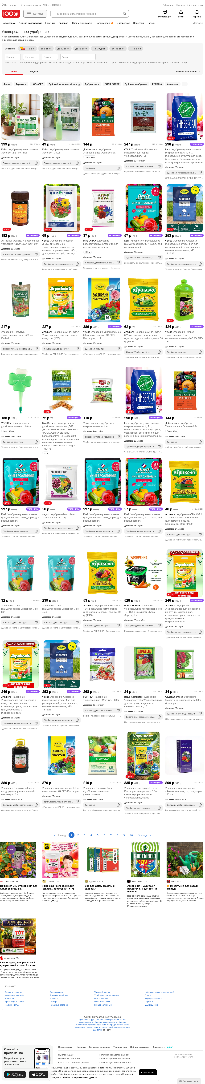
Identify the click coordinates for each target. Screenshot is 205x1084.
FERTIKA (157, 84)
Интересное (123, 22)
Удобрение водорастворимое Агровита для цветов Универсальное (100, 244)
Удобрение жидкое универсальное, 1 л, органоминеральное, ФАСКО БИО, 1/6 (184, 336)
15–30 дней (99, 48)
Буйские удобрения (136, 84)
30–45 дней (118, 48)
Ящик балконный (102, 1001)
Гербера (53, 1001)
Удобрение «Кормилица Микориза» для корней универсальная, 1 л (140, 152)
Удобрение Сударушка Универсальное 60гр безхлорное (183, 700)
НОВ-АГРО (37, 84)
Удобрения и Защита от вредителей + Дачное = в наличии (142, 888)
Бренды (151, 22)
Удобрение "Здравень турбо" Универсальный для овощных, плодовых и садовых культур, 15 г (143, 701)
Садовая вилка (56, 992)
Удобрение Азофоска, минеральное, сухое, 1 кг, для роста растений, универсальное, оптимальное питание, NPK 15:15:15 (183, 247)
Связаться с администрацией (73, 1062)
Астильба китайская (59, 995)
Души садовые (151, 1004)
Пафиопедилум (12, 1004)
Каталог (38, 13)
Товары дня (120, 1046)
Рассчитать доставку (69, 1058)
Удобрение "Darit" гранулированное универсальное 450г (60, 608)
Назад (62, 835)
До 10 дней (63, 48)
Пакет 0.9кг (90, 157)
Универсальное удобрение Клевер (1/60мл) (16, 424)
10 (131, 835)
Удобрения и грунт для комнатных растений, (99, 1019)
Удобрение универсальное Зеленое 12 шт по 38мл (19, 151)
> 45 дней (136, 48)
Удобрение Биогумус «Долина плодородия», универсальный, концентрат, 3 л (18, 791)
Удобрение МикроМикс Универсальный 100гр (59, 515)
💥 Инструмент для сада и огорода (182, 887)
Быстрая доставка (99, 1046)
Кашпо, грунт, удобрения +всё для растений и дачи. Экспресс (18, 964)
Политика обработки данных (114, 1054)
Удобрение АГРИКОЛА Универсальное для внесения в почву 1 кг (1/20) (60, 335)
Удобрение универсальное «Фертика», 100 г (101, 698)
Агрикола (21, 84)
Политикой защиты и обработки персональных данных (92, 1075)
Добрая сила (92, 84)
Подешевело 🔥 (105, 22)
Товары (13, 71)
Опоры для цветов (13, 992)
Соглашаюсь (148, 1072)
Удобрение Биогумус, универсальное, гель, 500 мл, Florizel (17, 335)
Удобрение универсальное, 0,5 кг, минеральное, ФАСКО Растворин (60, 789)
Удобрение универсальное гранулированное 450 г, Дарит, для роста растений (20, 517)
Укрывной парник (102, 992)
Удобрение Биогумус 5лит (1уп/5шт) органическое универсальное (97, 791)
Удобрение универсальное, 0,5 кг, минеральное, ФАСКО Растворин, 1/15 (102, 335)
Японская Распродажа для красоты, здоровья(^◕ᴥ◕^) (58, 887)
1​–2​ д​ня (30, 48)
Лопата (148, 995)
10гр (46, 453)
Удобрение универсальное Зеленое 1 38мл (60, 151)
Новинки (50, 22)
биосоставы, (82, 1024)
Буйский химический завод (64, 84)
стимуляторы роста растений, (100, 1027)
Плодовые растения (59, 1004)
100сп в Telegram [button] (52, 4)
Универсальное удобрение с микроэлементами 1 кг (99, 424)
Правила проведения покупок (114, 1058)
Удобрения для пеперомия (106, 995)
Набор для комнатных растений (159, 992)
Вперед (143, 835)
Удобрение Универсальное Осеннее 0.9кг (99, 151)
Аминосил (173, 84)
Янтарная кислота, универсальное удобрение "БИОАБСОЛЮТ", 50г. (20, 242)
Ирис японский (101, 998)
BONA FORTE (112, 84)
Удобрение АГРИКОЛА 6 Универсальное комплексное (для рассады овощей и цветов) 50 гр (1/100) (143, 336)
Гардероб (63, 22)
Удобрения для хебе (14, 995)
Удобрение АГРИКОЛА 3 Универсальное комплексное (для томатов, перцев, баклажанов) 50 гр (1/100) (183, 518)
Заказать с (163, 1046)
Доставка (198, 22)
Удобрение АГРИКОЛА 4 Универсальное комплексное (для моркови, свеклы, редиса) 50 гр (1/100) (102, 610)
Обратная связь (190, 1081)
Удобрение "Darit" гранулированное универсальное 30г (19, 608)
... (185, 84)
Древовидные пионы (14, 1001)
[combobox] (78, 57)
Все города (10, 4)
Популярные (9, 22)
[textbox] (78, 57)
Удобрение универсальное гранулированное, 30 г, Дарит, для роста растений (143, 244)
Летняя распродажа (30, 22)
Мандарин (9, 998)
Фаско (7, 84)
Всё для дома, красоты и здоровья (100, 887)
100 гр (87, 251)
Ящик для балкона (153, 998)
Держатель (150, 1001)
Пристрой (138, 22)
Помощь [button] (180, 4)
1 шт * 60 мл (8, 431)
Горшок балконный (103, 1004)
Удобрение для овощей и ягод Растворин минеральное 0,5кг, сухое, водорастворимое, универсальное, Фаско (141, 792)
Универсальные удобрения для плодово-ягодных (18, 887)
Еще (184, 62)
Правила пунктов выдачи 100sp (115, 1062)
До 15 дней (81, 48)
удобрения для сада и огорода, (102, 1024)
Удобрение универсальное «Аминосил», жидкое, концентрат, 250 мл (184, 791)
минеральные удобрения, (114, 1022)
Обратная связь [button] (195, 4)
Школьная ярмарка (81, 22)
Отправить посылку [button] (31, 4)
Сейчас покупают (140, 1046)
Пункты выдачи (66, 1054)
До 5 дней (46, 48)
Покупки (33, 71)
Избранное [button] (168, 4)
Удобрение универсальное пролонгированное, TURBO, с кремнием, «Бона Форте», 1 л (143, 610)
